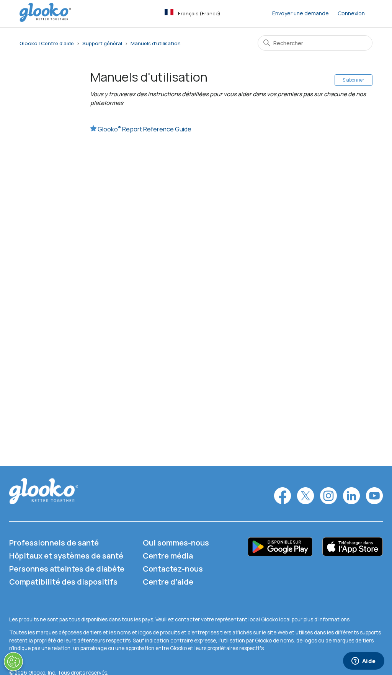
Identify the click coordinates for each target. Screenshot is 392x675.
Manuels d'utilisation (156, 43)
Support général (102, 43)
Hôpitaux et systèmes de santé (66, 555)
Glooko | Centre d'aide (47, 43)
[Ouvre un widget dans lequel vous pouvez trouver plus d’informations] (363, 661)
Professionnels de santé (54, 542)
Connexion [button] (351, 13)
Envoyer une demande (300, 13)
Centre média (168, 555)
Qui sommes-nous (176, 542)
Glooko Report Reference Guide (144, 129)
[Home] (45, 20)
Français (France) (199, 13)
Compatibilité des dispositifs (63, 582)
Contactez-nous (173, 569)
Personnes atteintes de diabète (66, 569)
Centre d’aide (168, 582)
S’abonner (353, 80)
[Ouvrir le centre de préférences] (13, 661)
